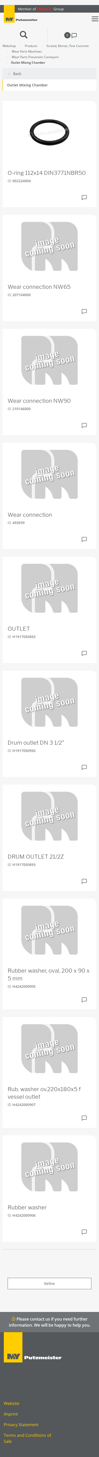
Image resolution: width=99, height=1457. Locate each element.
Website (11, 1403)
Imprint (11, 1414)
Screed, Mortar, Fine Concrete (67, 46)
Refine (49, 1283)
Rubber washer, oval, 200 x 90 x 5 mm (49, 974)
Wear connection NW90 (39, 400)
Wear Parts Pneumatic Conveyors (35, 57)
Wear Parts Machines (27, 51)
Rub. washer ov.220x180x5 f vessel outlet (44, 1093)
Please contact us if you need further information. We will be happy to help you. (49, 1322)
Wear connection (30, 514)
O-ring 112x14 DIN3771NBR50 (47, 173)
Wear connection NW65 (39, 287)
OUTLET (19, 628)
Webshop (9, 46)
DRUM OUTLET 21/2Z (36, 856)
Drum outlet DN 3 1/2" (36, 742)
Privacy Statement (21, 1424)
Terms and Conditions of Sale (27, 1438)
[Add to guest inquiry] (84, 197)
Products (31, 46)
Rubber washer (27, 1207)
